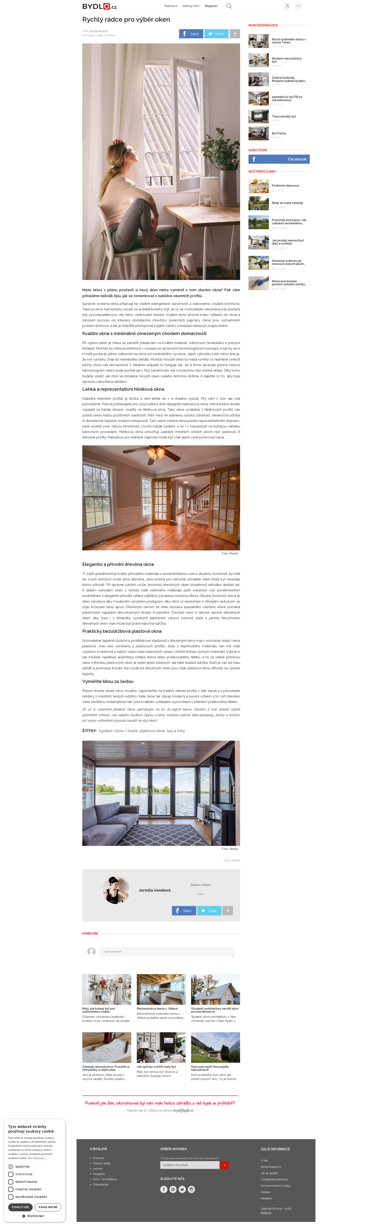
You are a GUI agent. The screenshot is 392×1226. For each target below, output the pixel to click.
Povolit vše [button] (20, 1207)
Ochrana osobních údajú (276, 1185)
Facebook (297, 159)
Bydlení (110, 35)
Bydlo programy (271, 1166)
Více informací (36, 1158)
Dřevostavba (100, 1184)
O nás (264, 1160)
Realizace (171, 6)
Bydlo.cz (266, 1212)
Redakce (266, 1198)
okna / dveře (126, 730)
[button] (34, 1216)
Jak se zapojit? (269, 1173)
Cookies (265, 1192)
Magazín (211, 6)
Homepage (88, 35)
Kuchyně (98, 1158)
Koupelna (99, 1173)
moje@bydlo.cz (183, 1110)
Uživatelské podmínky (274, 1179)
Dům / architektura (105, 1179)
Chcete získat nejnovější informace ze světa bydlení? (189, 1158)
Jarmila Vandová (98, 30)
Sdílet (194, 34)
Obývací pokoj (101, 1163)
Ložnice (97, 1168)
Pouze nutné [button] (48, 1207)
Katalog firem (191, 6)
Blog (100, 35)
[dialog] (34, 1170)
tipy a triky (176, 730)
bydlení (105, 730)
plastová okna (152, 730)
